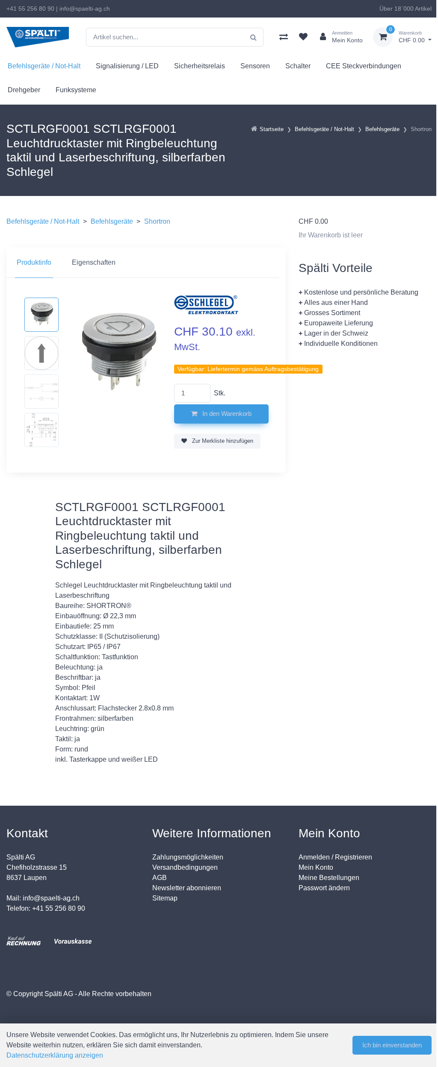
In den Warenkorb (226, 413)
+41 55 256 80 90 (30, 8)
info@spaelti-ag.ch (84, 8)
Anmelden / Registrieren (335, 857)
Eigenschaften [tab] (93, 262)
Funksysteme (76, 90)
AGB (159, 877)
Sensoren (255, 66)
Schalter (298, 66)
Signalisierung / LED (127, 66)
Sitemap (165, 898)
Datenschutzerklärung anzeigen (54, 1055)
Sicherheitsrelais (199, 66)
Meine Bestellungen (329, 877)
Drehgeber (24, 90)
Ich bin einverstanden (392, 1045)
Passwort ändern (324, 888)
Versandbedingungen (185, 867)
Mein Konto (316, 867)
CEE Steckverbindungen (363, 66)
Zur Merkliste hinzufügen (221, 441)
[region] (146, 262)
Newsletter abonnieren (186, 888)
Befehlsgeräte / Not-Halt (44, 66)
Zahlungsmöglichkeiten (187, 857)
